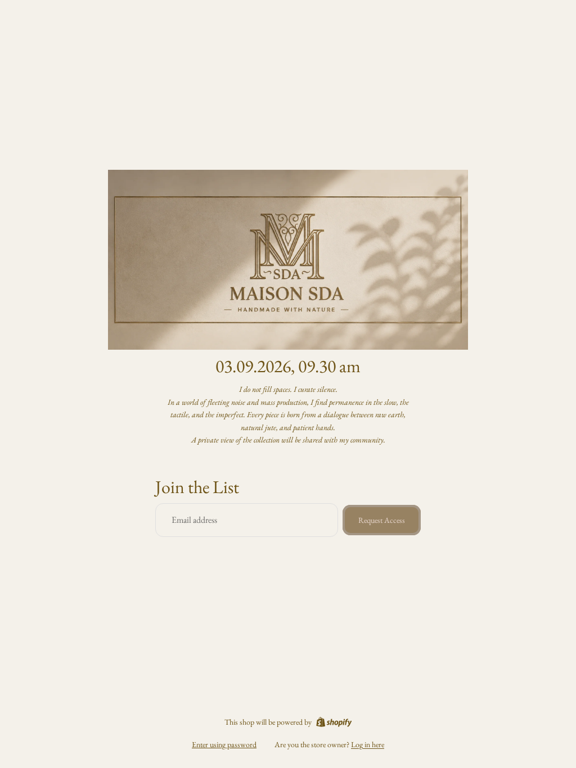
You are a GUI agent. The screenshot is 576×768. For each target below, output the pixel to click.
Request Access (381, 520)
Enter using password (224, 744)
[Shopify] (334, 722)
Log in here (367, 744)
